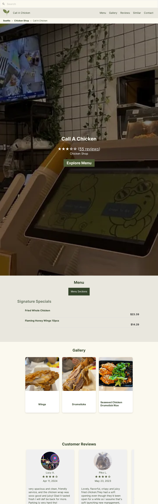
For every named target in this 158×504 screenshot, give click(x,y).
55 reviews (89, 149)
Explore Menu (79, 163)
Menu (103, 12)
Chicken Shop (21, 20)
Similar (137, 12)
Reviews (125, 12)
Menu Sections (79, 291)
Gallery (113, 12)
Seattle (6, 20)
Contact (148, 12)
